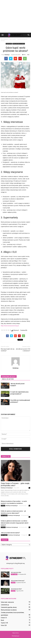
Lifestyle (13, 582)
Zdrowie (3, 527)
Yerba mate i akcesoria (7, 602)
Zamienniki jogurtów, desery (9, 607)
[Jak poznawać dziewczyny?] (5, 583)
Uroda (2, 480)
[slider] (6, 330)
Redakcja (7, 54)
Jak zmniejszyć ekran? (16, 589)
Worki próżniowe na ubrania (18, 43)
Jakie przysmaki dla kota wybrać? (10, 533)
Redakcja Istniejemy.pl (6, 487)
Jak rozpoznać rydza (16, 572)
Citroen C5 (4, 617)
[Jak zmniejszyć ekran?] (5, 591)
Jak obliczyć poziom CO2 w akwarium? (23, 350)
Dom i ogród (4, 515)
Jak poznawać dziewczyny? (17, 580)
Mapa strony (15, 633)
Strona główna (4, 39)
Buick (2, 620)
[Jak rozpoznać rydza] (5, 574)
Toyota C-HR (4, 623)
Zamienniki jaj (5, 605)
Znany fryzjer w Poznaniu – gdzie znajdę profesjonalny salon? (15, 484)
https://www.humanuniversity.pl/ (10, 325)
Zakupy (3, 505)
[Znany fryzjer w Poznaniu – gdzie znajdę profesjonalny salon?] (15, 470)
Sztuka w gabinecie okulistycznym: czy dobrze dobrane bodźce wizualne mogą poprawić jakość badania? (14, 523)
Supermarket (8, 43)
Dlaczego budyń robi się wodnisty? (7, 350)
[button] (28, 35)
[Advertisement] (15, 16)
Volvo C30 (4, 625)
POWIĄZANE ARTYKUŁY (9, 376)
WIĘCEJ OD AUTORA (8, 379)
